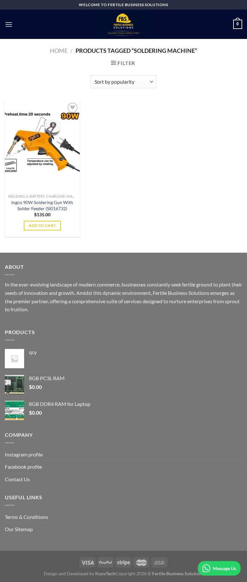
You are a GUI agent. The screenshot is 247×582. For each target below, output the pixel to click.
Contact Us (17, 479)
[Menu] (9, 24)
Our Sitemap (19, 529)
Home (59, 50)
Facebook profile (23, 467)
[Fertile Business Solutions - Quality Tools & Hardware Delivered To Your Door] (123, 24)
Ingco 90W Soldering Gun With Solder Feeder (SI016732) (42, 205)
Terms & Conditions (26, 517)
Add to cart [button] (42, 225)
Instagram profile (24, 454)
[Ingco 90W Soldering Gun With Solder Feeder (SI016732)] (42, 146)
